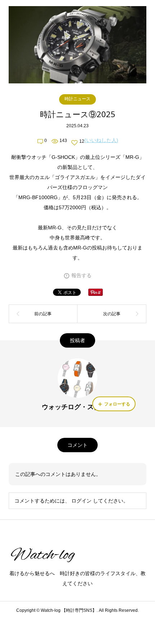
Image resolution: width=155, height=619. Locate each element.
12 (81, 141)
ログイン (81, 501)
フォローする (117, 404)
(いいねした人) (101, 140)
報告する (81, 275)
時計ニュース (77, 98)
